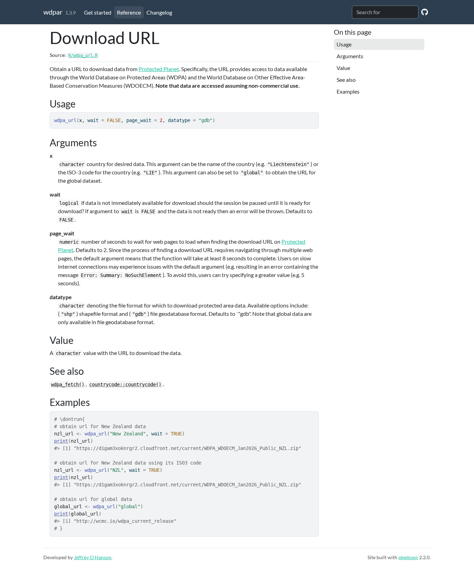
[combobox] (385, 12)
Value (343, 67)
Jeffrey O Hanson (92, 557)
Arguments (350, 56)
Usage (344, 44)
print (61, 441)
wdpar (52, 12)
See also (346, 79)
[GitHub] (424, 12)
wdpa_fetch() (67, 384)
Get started (97, 12)
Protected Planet (158, 69)
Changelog (159, 12)
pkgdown (408, 557)
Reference (129, 12)
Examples (348, 91)
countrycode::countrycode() (125, 384)
